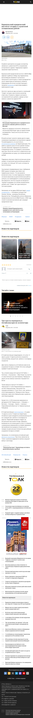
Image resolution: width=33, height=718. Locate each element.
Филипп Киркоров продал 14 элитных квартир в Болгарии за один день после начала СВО (16, 501)
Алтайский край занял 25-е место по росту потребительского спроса (17, 651)
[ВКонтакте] (8, 37)
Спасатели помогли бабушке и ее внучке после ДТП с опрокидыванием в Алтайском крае (18, 508)
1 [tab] (10, 316)
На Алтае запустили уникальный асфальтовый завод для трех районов (16, 613)
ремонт (27, 216)
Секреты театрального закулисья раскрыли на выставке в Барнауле (18, 582)
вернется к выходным (8, 437)
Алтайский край (6, 454)
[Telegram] (4, 37)
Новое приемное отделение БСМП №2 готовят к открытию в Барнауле (16, 577)
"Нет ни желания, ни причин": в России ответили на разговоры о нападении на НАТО (16, 624)
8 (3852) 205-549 (7, 702)
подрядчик (18, 216)
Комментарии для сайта (24, 285)
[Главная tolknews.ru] (16, 2)
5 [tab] (20, 316)
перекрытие (16, 454)
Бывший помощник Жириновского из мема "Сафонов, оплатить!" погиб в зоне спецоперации (15, 306)
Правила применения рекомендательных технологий (18, 714)
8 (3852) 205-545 (7, 700)
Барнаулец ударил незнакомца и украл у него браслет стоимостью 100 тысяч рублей (17, 603)
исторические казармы (9, 144)
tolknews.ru (8, 684)
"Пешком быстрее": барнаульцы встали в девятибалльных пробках (16, 448)
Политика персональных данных (13, 710)
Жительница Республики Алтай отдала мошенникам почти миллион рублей (16, 592)
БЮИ (10, 216)
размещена (10, 85)
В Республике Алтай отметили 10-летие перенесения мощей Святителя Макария (17, 640)
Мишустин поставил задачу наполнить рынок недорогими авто (16, 608)
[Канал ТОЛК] (27, 221)
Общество (8, 33)
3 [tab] (15, 316)
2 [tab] (13, 316)
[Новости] (17, 221)
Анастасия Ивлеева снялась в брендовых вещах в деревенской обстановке (17, 629)
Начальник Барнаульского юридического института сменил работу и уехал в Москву (16, 124)
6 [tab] (22, 316)
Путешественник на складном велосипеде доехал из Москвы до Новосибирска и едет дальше (17, 657)
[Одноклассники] (12, 37)
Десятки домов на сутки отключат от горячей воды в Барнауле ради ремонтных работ (17, 566)
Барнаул (4, 216)
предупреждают (19, 412)
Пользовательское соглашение (13, 711)
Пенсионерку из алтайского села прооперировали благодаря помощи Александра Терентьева (15, 645)
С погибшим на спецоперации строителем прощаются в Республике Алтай (17, 634)
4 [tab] (18, 316)
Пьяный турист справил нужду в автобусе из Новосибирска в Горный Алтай (17, 513)
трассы (25, 454)
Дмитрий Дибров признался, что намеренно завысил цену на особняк (18, 663)
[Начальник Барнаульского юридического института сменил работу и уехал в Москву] (16, 110)
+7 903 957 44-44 (8, 696)
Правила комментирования (12, 713)
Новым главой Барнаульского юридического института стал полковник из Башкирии (13, 210)
